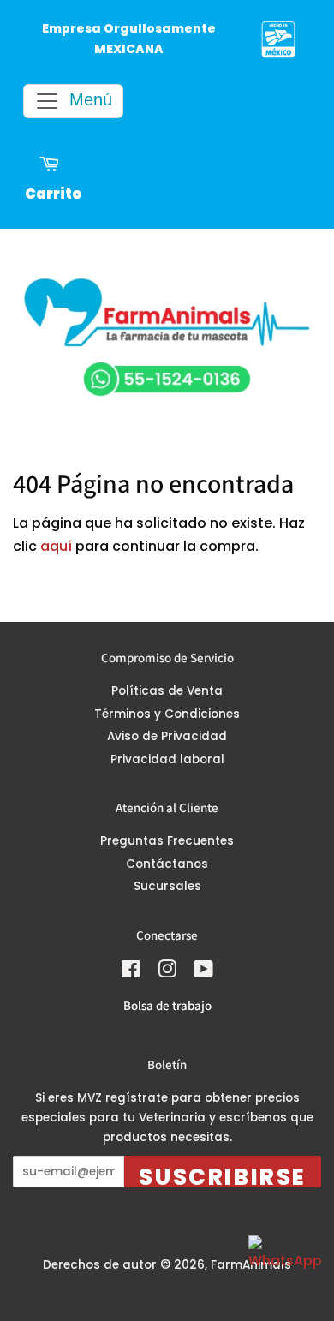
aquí (56, 546)
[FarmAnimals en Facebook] (130, 973)
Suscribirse (223, 1174)
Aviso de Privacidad (167, 736)
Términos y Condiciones (167, 714)
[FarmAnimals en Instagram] (167, 973)
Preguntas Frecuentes (167, 841)
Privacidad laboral (167, 759)
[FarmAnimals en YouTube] (203, 973)
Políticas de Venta (167, 691)
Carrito (53, 194)
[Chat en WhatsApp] (282, 1269)
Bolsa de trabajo (167, 1005)
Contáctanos (167, 864)
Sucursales (167, 886)
